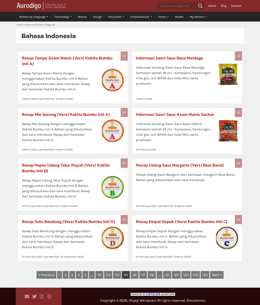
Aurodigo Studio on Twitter (34, 296)
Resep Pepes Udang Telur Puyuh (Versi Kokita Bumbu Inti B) (66, 168)
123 (185, 275)
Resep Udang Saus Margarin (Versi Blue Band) (180, 165)
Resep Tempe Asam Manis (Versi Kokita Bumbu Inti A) (67, 61)
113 (108, 275)
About (212, 5)
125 (205, 275)
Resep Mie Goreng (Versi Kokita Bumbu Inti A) (66, 114)
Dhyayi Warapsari (142, 300)
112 (99, 275)
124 (195, 275)
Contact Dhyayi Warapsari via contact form (27, 296)
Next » (217, 275)
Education (114, 16)
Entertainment (139, 16)
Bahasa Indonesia (34, 24)
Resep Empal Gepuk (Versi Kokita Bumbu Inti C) (181, 221)
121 (167, 275)
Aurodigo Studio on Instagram (42, 296)
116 (134, 275)
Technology (61, 16)
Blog (223, 5)
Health (179, 16)
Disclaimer (195, 300)
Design (97, 16)
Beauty (82, 16)
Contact (236, 5)
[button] (200, 6)
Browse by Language (32, 16)
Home (162, 16)
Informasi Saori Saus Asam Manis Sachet (175, 114)
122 (176, 275)
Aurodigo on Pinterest (49, 296)
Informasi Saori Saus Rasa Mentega (169, 58)
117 (143, 275)
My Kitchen (197, 16)
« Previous (46, 275)
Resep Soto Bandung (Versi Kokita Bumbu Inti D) (68, 221)
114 (117, 275)
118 (152, 275)
